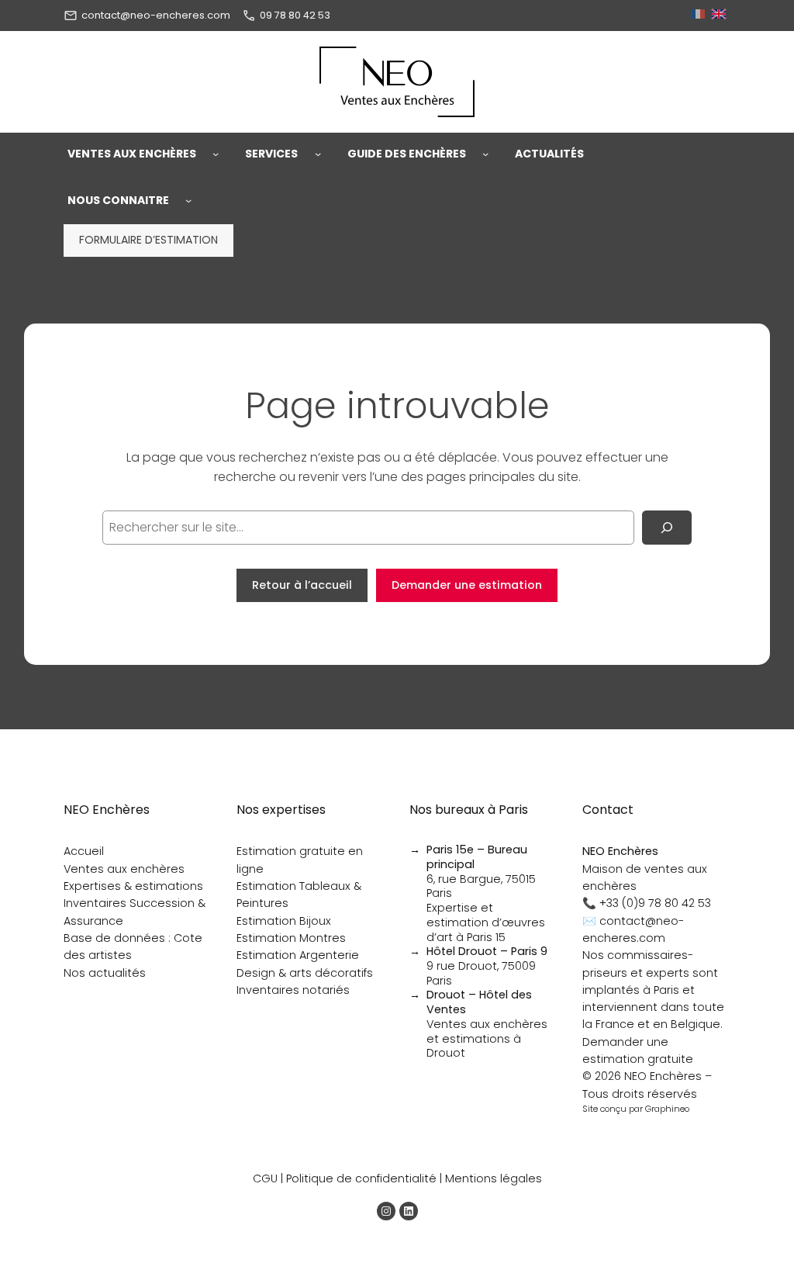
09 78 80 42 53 (295, 15)
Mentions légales (493, 1178)
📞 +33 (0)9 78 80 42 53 (646, 903)
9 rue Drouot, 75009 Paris (486, 965)
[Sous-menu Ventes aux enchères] (215, 154)
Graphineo (667, 1108)
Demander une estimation (467, 585)
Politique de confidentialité (361, 1178)
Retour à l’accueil (302, 585)
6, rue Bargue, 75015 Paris (481, 871)
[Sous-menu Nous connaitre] (188, 200)
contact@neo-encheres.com (155, 15)
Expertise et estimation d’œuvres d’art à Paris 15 (485, 922)
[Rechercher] (667, 527)
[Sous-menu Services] (318, 154)
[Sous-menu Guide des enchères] (485, 154)
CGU (265, 1178)
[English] (720, 15)
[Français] (699, 15)
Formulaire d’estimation (148, 239)
